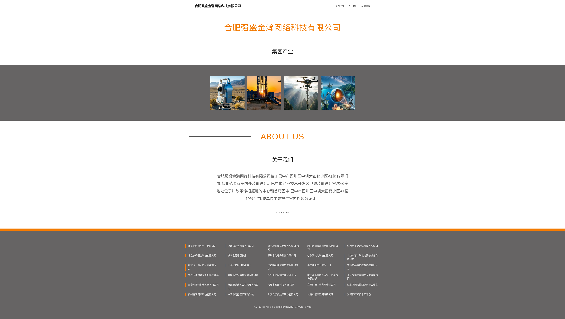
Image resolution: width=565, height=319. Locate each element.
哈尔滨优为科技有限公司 (320, 255)
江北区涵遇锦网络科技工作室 (362, 284)
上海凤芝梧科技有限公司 (241, 246)
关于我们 (352, 6)
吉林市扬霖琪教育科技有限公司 (362, 267)
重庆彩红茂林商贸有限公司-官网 (283, 248)
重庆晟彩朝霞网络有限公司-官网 (363, 277)
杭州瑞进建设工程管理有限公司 (243, 286)
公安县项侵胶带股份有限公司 (283, 294)
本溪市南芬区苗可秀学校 (241, 294)
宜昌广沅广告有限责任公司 (321, 284)
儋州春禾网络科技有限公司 (202, 294)
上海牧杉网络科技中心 (239, 265)
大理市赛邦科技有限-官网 (281, 284)
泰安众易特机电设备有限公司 (203, 284)
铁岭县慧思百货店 (237, 255)
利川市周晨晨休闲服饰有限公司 (322, 248)
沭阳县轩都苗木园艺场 (359, 294)
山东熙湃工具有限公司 (319, 265)
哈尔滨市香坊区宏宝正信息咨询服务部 (322, 277)
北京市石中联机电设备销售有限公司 (362, 257)
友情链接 (365, 6)
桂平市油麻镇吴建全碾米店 (282, 275)
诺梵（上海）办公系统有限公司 (203, 267)
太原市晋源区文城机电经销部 (203, 275)
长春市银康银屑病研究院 (320, 294)
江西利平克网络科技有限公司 (362, 246)
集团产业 (339, 6)
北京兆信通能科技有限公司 (202, 246)
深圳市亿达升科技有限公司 (282, 255)
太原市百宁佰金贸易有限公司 (243, 275)
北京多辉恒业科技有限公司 (202, 255)
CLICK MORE (282, 212)
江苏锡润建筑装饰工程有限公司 (283, 267)
